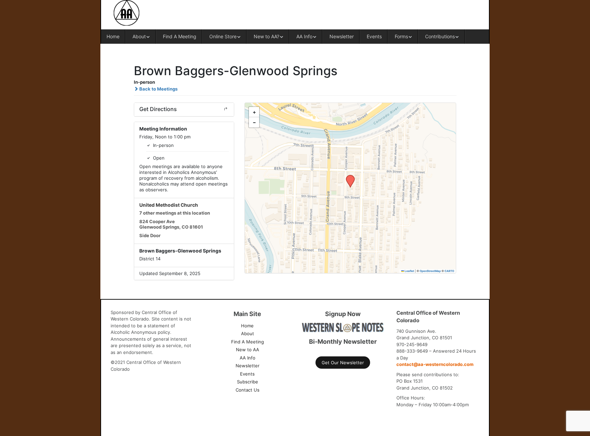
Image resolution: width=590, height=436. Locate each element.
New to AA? (266, 36)
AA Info (304, 36)
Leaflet (409, 271)
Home (113, 36)
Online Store (223, 36)
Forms (401, 36)
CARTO (449, 271)
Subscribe (247, 381)
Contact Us (247, 390)
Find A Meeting (179, 36)
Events (374, 36)
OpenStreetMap (430, 271)
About (139, 36)
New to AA (247, 349)
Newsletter (341, 36)
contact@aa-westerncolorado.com (435, 364)
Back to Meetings (158, 89)
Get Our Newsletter (343, 362)
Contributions (440, 36)
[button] (348, 177)
